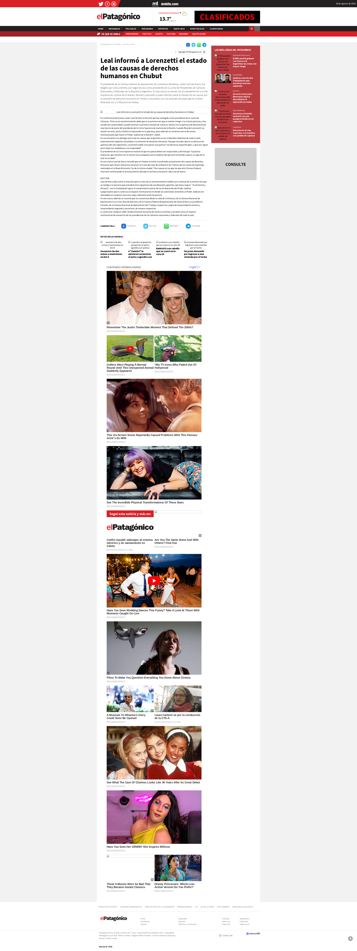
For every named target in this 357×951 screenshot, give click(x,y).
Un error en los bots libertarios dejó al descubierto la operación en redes (242, 98)
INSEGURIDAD (132, 34)
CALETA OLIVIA (199, 34)
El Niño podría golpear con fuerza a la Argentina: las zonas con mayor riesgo (244, 62)
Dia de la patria (207, 907)
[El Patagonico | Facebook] (107, 4)
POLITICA (147, 34)
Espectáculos (197, 28)
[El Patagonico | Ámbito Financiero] (170, 4)
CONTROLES (237, 127)
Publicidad (244, 921)
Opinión (144, 924)
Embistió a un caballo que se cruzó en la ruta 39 (167, 251)
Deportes (163, 28)
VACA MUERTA (237, 75)
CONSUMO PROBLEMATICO (131, 907)
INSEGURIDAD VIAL (239, 111)
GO (196, 907)
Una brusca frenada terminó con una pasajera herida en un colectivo (243, 117)
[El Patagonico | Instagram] (113, 4)
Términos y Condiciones (187, 924)
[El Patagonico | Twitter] (100, 4)
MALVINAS (183, 34)
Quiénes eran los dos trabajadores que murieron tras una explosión (243, 82)
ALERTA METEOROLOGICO (241, 55)
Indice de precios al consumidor (159, 907)
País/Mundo (147, 28)
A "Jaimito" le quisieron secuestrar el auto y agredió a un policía (140, 255)
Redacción (226, 924)
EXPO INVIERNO (223, 907)
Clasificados (216, 28)
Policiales (131, 28)
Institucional (244, 924)
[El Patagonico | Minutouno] (155, 4)
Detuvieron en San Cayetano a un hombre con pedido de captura (244, 133)
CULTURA (171, 34)
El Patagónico (106, 44)
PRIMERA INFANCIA (184, 907)
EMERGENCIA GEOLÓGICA (243, 907)
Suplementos (244, 919)
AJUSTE (159, 34)
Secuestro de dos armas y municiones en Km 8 (111, 254)
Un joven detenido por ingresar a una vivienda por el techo (195, 254)
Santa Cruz (179, 28)
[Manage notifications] (350, 938)
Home (100, 28)
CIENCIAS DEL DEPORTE (107, 907)
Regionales (114, 28)
